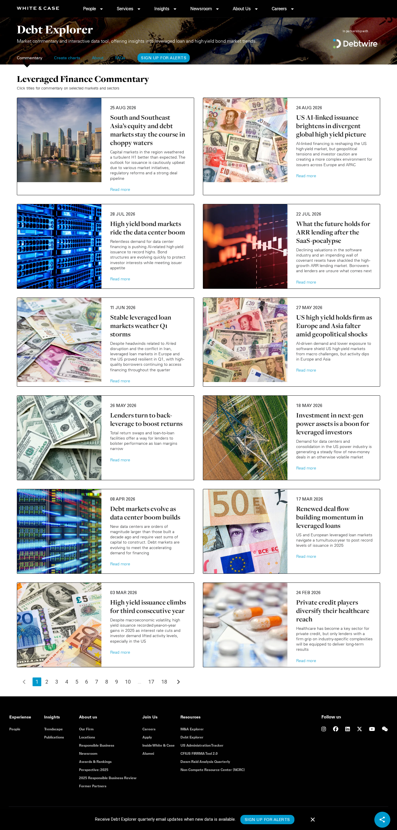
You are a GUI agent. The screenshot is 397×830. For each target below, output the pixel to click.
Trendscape (53, 729)
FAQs (120, 58)
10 (128, 681)
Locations (87, 737)
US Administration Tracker (201, 745)
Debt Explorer (191, 737)
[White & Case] (42, 8)
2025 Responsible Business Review (108, 778)
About (97, 58)
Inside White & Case (158, 745)
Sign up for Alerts (163, 58)
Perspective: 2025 (93, 770)
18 (164, 681)
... (139, 681)
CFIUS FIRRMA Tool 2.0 (199, 753)
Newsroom (201, 8)
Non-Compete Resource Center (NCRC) (212, 770)
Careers (279, 8)
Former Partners (92, 786)
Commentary (29, 58)
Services (125, 8)
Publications (54, 737)
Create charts (67, 58)
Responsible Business (96, 745)
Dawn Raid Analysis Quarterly (205, 761)
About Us (242, 8)
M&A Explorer (192, 729)
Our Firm (86, 729)
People (89, 8)
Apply (147, 737)
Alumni (148, 753)
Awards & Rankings (95, 761)
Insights (161, 8)
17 (151, 681)
